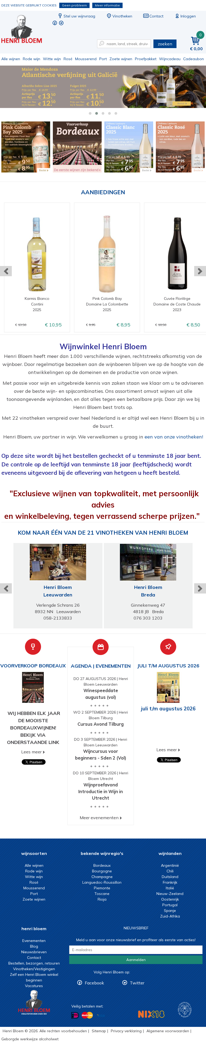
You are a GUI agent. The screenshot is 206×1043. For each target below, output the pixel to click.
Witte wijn (52, 58)
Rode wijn (31, 58)
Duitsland (170, 876)
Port (103, 58)
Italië (170, 888)
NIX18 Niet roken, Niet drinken (151, 1014)
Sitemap (99, 1030)
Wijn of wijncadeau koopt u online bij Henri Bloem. (25, 29)
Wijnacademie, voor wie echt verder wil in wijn (185, 1010)
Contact (156, 16)
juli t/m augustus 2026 (168, 708)
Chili (170, 871)
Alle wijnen (10, 58)
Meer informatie (107, 5)
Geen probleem (74, 5)
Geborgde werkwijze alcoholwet (29, 1039)
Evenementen (34, 940)
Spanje (170, 910)
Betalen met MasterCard (87, 1015)
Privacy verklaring (126, 1030)
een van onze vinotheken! (174, 437)
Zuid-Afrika (170, 916)
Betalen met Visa (101, 1015)
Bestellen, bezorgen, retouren (34, 963)
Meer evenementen (99, 817)
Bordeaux (102, 865)
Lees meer (31, 751)
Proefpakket (145, 58)
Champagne (102, 876)
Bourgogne (102, 871)
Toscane (101, 893)
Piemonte (102, 888)
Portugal (170, 904)
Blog (34, 946)
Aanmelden (136, 960)
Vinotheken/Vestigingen (34, 968)
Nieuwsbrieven (34, 952)
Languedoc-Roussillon (102, 882)
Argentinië (170, 865)
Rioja (102, 899)
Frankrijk (170, 882)
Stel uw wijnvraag (79, 16)
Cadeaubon (193, 58)
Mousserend (86, 58)
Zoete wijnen (120, 58)
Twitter (137, 983)
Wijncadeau (170, 58)
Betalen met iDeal (75, 1015)
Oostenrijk (170, 899)
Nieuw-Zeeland (169, 893)
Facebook (94, 983)
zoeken (165, 43)
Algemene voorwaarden (167, 1030)
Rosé (68, 58)
